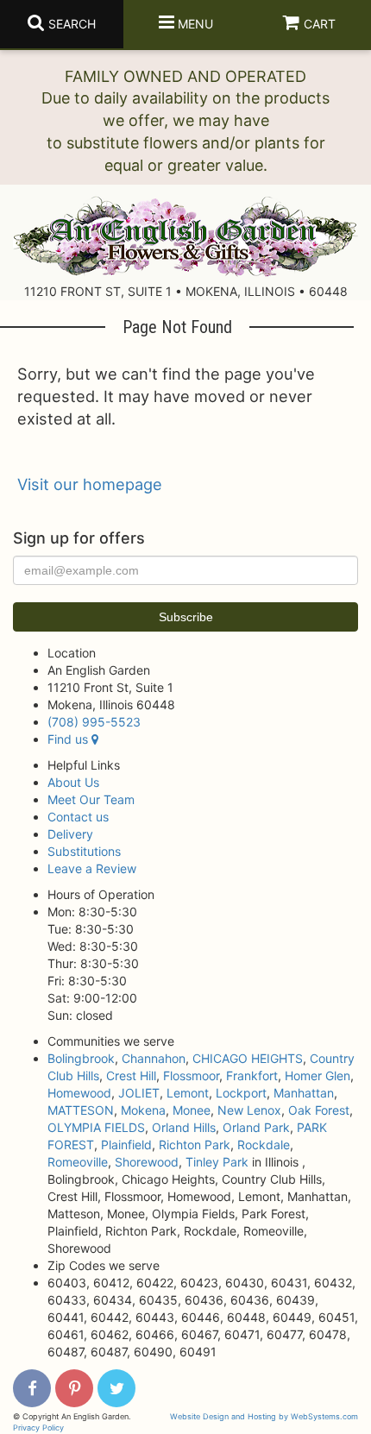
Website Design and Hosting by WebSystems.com (264, 1416)
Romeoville (77, 1161)
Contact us (78, 816)
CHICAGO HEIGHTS (247, 1058)
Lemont (188, 1092)
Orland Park (256, 1127)
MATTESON (80, 1110)
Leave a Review (91, 868)
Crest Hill (131, 1075)
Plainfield (126, 1144)
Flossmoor (191, 1075)
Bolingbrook (81, 1058)
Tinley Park (217, 1161)
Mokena (143, 1110)
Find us (69, 739)
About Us (73, 782)
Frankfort (252, 1075)
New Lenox (249, 1110)
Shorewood (147, 1161)
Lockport (241, 1092)
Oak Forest (318, 1110)
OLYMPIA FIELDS (96, 1127)
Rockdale (263, 1144)
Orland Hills (184, 1127)
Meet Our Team (91, 799)
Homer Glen (317, 1075)
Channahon (154, 1058)
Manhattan (304, 1092)
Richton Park (194, 1144)
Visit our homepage (89, 484)
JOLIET (139, 1092)
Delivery (70, 834)
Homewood (79, 1092)
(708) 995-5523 (94, 721)
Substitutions (84, 851)
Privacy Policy (38, 1427)
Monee (192, 1110)
